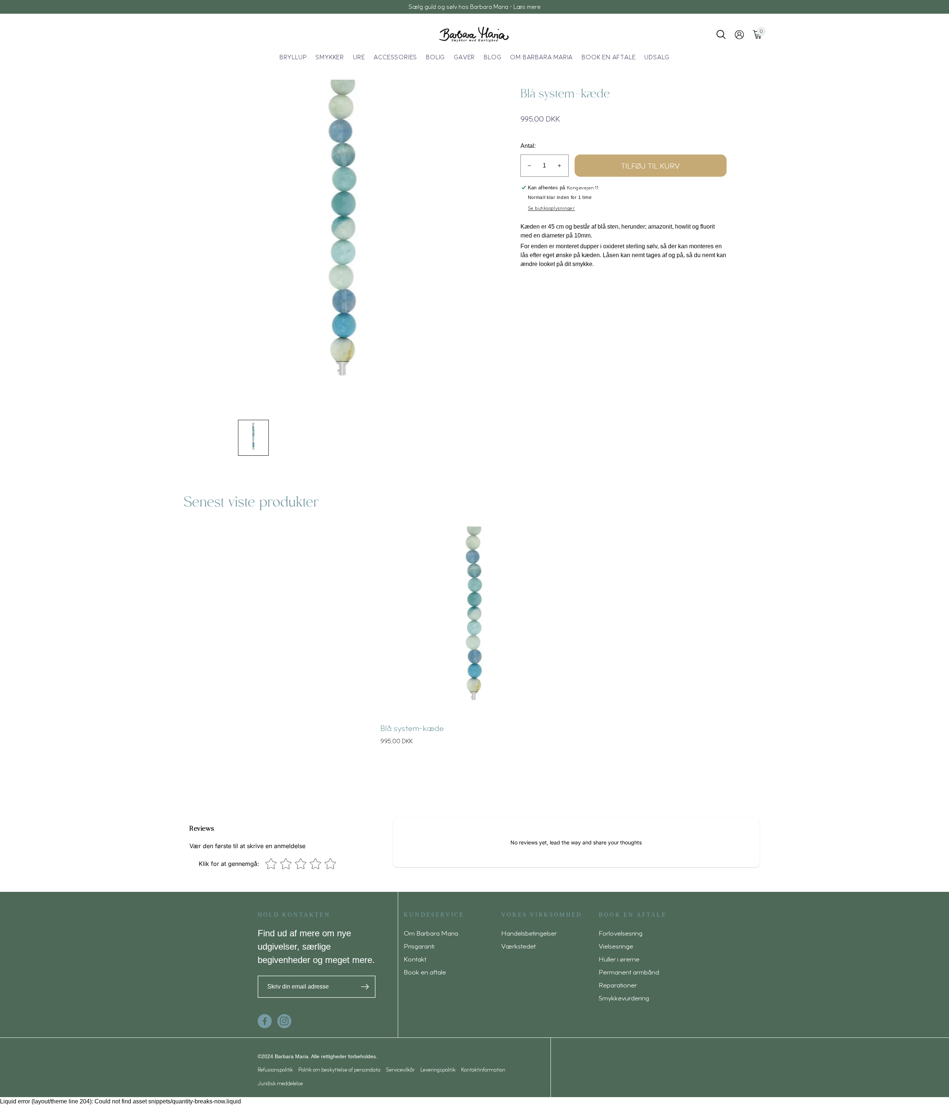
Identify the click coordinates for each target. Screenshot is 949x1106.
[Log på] (739, 34)
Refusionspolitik (275, 1069)
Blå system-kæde (412, 728)
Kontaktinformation (483, 1069)
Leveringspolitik (438, 1069)
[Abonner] (365, 987)
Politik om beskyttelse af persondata (339, 1069)
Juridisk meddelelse (280, 1083)
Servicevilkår (400, 1069)
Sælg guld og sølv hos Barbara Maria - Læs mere (474, 6)
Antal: (528, 146)
